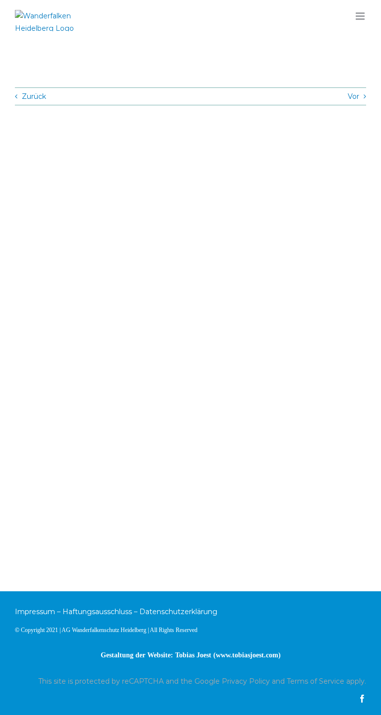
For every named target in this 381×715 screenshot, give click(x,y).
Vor (353, 96)
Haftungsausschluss (97, 611)
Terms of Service (315, 681)
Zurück (34, 96)
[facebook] (362, 699)
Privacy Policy (246, 681)
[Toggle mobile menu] (361, 16)
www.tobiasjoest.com (247, 655)
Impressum (35, 611)
